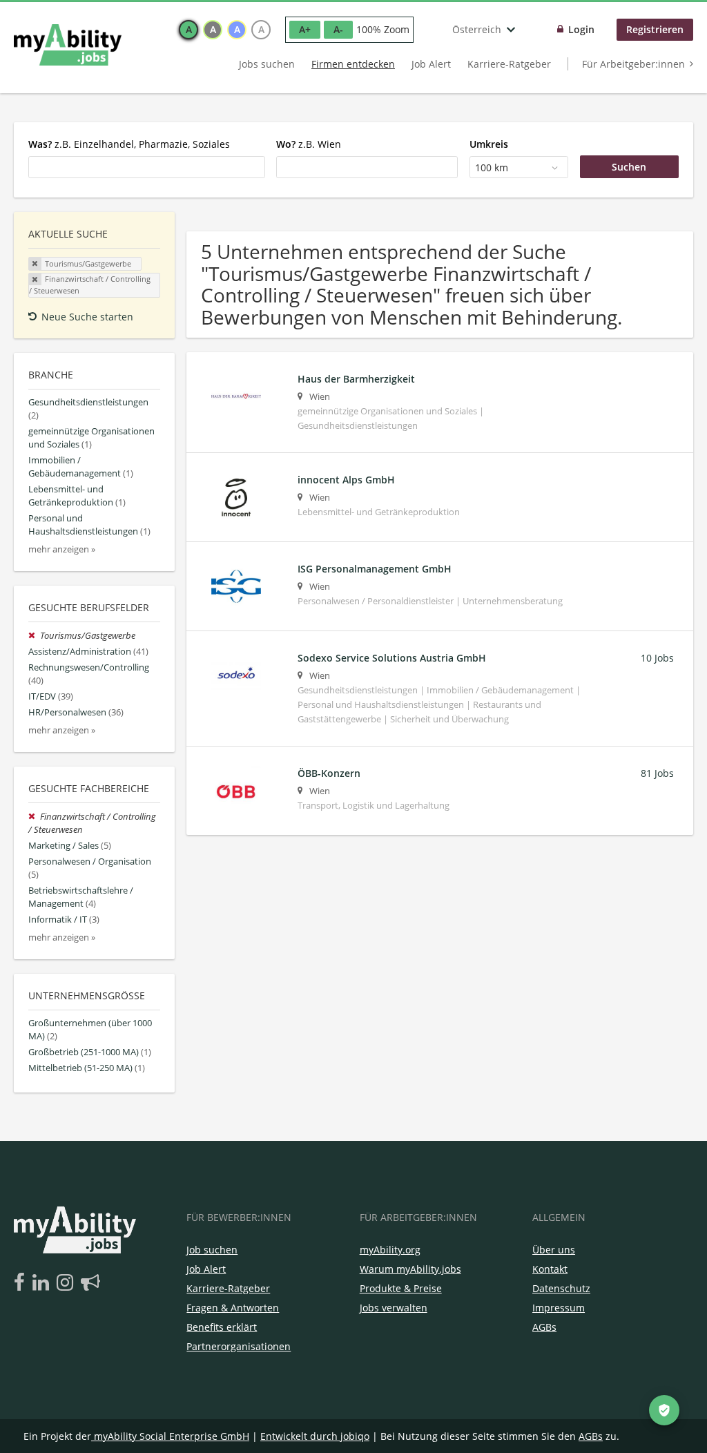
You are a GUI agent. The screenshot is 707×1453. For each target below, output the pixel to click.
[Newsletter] (90, 1283)
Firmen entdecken (353, 63)
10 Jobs (657, 657)
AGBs (544, 1327)
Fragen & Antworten (232, 1307)
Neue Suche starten (87, 316)
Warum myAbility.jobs (410, 1269)
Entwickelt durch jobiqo (314, 1436)
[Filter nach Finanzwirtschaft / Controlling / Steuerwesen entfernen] (34, 816)
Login (581, 29)
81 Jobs (657, 773)
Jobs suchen (267, 63)
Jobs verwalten (393, 1307)
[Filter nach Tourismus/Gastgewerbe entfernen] (34, 636)
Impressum (558, 1307)
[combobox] (146, 167)
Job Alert (431, 63)
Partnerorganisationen (238, 1346)
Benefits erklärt (221, 1327)
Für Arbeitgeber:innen (633, 63)
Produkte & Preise (401, 1288)
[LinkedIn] (43, 1283)
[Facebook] (22, 1283)
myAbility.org (390, 1249)
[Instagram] (67, 1283)
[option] (188, 29)
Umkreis (488, 144)
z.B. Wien (308, 144)
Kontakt (550, 1269)
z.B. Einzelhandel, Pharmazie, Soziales (129, 144)
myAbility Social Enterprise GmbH (171, 1436)
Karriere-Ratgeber (509, 63)
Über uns (553, 1249)
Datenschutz (561, 1288)
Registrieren (655, 29)
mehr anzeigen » (61, 549)
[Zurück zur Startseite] (68, 45)
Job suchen (212, 1249)
